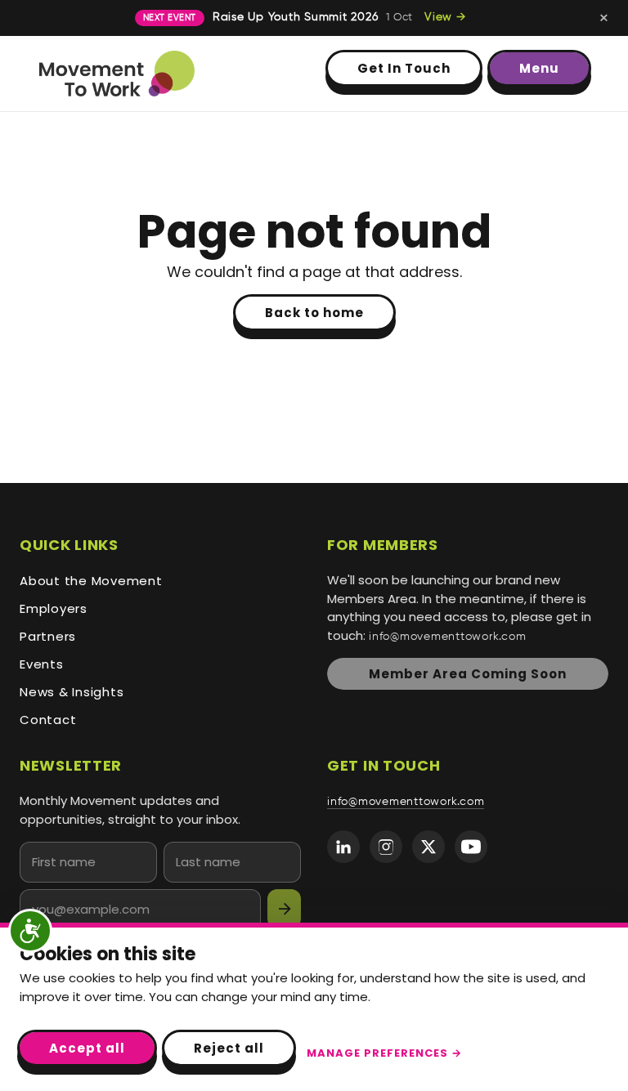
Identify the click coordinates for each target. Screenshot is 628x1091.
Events (42, 664)
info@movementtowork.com (447, 636)
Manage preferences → (384, 1053)
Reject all (229, 1048)
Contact (48, 719)
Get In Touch (404, 68)
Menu (539, 68)
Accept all (87, 1048)
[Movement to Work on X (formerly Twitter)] (428, 846)
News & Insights (71, 691)
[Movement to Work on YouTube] (471, 846)
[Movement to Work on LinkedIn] (343, 846)
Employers (53, 608)
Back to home (314, 312)
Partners (48, 636)
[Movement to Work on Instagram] (386, 846)
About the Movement (91, 580)
